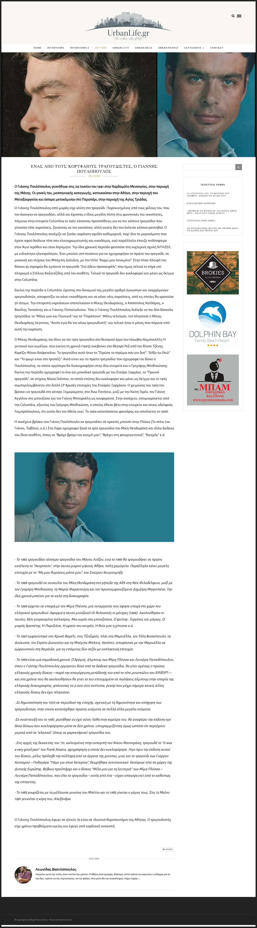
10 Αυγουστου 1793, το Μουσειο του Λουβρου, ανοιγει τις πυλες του (208, 194)
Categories (192, 47)
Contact (217, 47)
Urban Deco (143, 47)
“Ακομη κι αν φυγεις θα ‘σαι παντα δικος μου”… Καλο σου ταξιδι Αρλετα (212, 212)
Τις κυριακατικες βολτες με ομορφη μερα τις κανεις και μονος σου (212, 229)
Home (37, 47)
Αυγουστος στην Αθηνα (201, 221)
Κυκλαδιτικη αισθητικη (201, 203)
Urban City (121, 47)
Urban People (168, 47)
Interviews (55, 47)
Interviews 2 (79, 47)
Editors (101, 47)
